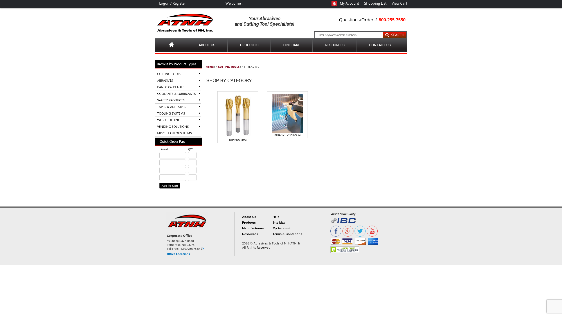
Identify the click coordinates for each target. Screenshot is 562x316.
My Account (349, 3)
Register (179, 3)
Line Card (292, 45)
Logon (164, 3)
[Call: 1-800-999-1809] (202, 249)
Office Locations (178, 254)
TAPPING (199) (238, 139)
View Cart (399, 3)
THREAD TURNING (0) (287, 134)
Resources (335, 45)
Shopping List (375, 3)
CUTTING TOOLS (229, 67)
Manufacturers (253, 228)
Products (249, 45)
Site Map (279, 222)
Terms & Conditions (287, 234)
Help (276, 217)
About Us (207, 45)
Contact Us (380, 45)
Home (210, 67)
